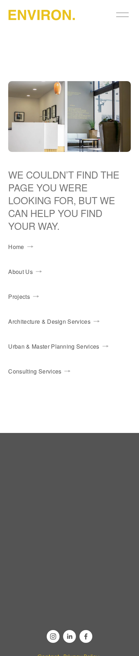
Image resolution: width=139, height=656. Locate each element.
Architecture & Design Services (49, 321)
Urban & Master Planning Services (53, 346)
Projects (19, 296)
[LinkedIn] (69, 636)
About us (20, 272)
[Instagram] (53, 636)
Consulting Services (34, 371)
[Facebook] (85, 636)
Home (16, 247)
